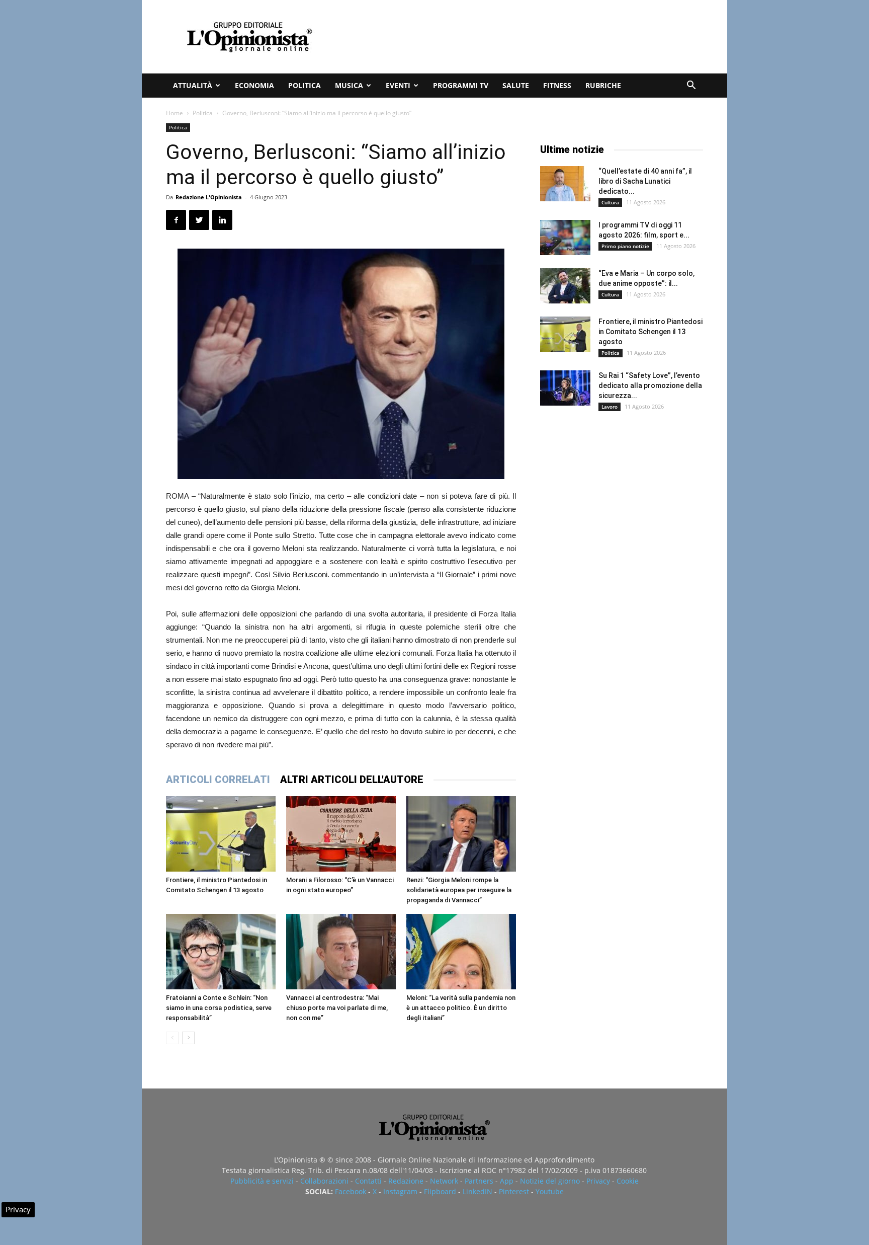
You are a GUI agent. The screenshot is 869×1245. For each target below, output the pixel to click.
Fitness (557, 85)
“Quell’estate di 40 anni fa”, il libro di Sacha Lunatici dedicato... (645, 181)
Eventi (398, 85)
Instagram (400, 1191)
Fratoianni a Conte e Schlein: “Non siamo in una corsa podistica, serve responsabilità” (219, 1008)
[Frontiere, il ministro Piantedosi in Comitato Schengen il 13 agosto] (221, 834)
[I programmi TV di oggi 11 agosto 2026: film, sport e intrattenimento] (565, 237)
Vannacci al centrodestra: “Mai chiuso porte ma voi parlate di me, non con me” (337, 1008)
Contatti (368, 1181)
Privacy (598, 1181)
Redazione (405, 1181)
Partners (479, 1181)
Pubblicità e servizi (262, 1181)
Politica (304, 85)
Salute (515, 85)
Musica (349, 85)
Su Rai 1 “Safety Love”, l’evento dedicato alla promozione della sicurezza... (650, 385)
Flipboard (440, 1191)
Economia (254, 85)
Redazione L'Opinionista (209, 197)
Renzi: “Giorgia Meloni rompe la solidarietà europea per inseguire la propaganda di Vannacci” (458, 890)
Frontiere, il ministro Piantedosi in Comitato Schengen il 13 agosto (650, 332)
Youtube (550, 1191)
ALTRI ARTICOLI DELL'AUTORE (351, 779)
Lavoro (609, 406)
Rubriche (603, 85)
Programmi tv (460, 85)
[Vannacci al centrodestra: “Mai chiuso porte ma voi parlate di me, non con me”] (341, 951)
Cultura (610, 202)
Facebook (350, 1191)
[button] (691, 86)
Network (444, 1181)
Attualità (192, 85)
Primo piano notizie (625, 246)
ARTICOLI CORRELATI (218, 779)
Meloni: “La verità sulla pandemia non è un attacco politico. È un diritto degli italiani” (460, 1008)
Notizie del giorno (550, 1181)
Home (174, 113)
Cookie (628, 1181)
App (506, 1181)
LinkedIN (477, 1191)
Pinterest (514, 1191)
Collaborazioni (324, 1181)
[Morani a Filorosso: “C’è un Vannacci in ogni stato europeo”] (341, 834)
